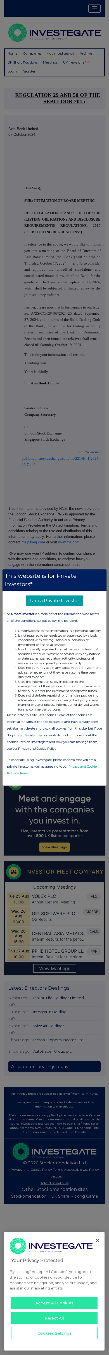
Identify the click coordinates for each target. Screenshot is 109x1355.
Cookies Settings (54, 1333)
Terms (24, 773)
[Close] (97, 1240)
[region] (54, 1291)
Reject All (54, 1318)
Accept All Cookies (54, 1303)
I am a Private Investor (54, 600)
